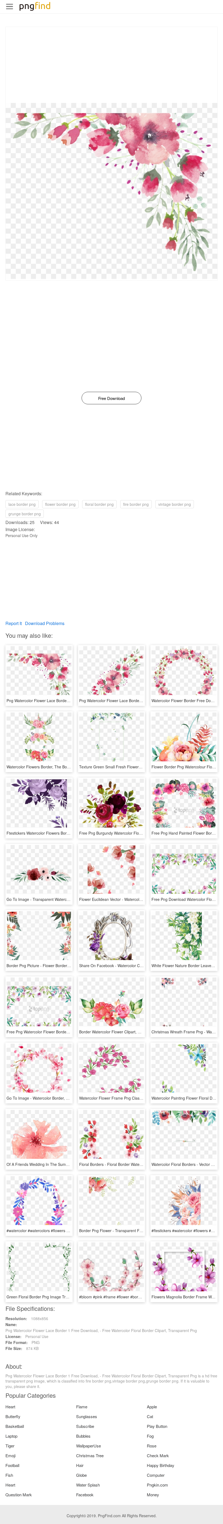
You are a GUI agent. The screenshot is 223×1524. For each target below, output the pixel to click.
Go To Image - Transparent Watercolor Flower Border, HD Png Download (69, 899)
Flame (81, 1406)
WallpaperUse (88, 1446)
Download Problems (44, 623)
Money (153, 1494)
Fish (9, 1475)
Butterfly (12, 1416)
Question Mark (18, 1494)
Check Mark (158, 1455)
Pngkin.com (157, 1485)
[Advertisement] (111, 65)
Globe (81, 1475)
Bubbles (83, 1436)
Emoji (10, 1455)
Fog (150, 1436)
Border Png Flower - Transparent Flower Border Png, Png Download (138, 1230)
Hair (79, 1465)
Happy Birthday (160, 1465)
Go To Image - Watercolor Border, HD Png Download (52, 1098)
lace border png (22, 504)
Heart (10, 1406)
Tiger (9, 1446)
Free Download (111, 398)
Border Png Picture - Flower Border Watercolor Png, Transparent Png (66, 965)
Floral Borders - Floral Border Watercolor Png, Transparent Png (133, 1164)
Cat (150, 1416)
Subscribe (85, 1426)
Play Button (157, 1426)
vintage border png (174, 504)
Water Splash (88, 1485)
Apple (152, 1406)
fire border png (136, 504)
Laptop (11, 1436)
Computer (156, 1475)
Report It (13, 623)
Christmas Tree (90, 1455)
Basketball (14, 1426)
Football (12, 1465)
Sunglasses (86, 1416)
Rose (151, 1446)
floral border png (99, 504)
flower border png (60, 504)
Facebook (85, 1494)
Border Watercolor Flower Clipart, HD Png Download (124, 1031)
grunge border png (24, 513)
